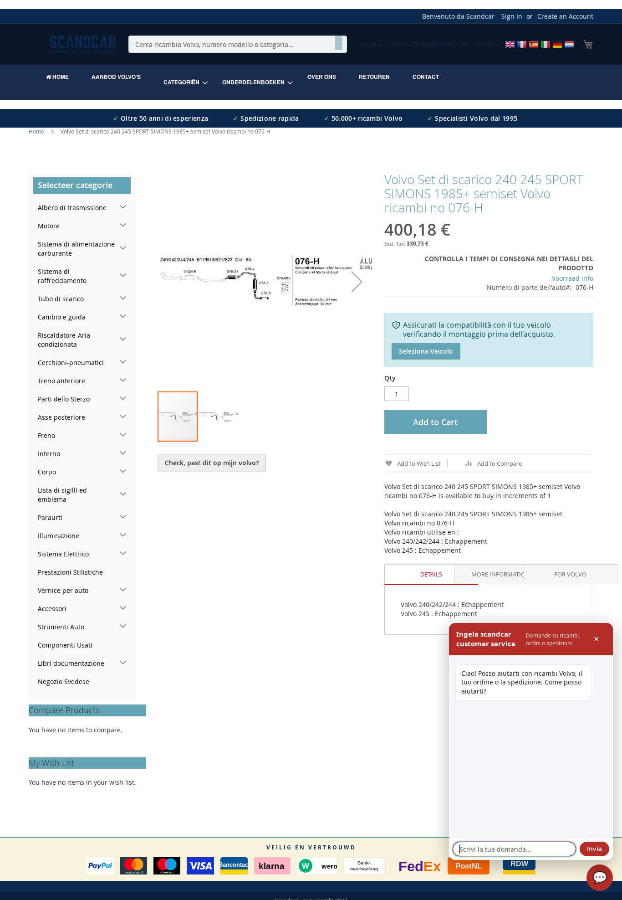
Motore (49, 225)
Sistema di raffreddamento (62, 276)
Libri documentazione (71, 663)
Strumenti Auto (61, 626)
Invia (594, 848)
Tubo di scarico (61, 298)
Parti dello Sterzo (64, 399)
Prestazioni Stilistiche (70, 572)
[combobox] (237, 44)
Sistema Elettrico (63, 554)
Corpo (47, 472)
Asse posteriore (61, 417)
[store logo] (82, 44)
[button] (357, 282)
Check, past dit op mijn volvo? (212, 462)
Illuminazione (58, 535)
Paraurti (50, 517)
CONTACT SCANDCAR (439, 44)
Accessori (52, 608)
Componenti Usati (65, 645)
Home (36, 131)
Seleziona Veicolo (426, 351)
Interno (49, 453)
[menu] (311, 82)
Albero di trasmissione (72, 207)
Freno (46, 435)
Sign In (511, 16)
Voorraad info (572, 278)
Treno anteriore (61, 380)
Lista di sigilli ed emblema (62, 495)
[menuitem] (57, 76)
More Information (500, 574)
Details (431, 574)
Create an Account (565, 16)
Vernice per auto (63, 590)
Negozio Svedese (63, 681)
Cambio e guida (62, 317)
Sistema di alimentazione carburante (76, 248)
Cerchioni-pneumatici (71, 362)
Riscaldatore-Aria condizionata (64, 340)
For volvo (570, 574)
